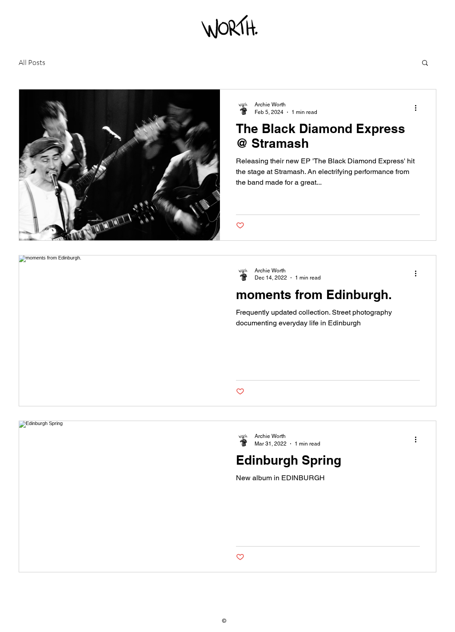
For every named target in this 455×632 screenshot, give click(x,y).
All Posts (32, 62)
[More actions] (418, 107)
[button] (425, 63)
